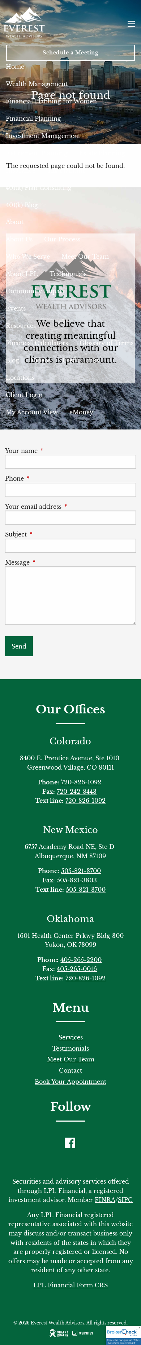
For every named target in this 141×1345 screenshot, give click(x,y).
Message (49, 562)
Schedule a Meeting (70, 52)
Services (71, 1037)
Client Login (24, 394)
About (15, 222)
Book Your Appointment (70, 1081)
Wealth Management (37, 84)
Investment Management (43, 135)
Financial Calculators (37, 343)
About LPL (22, 273)
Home (15, 66)
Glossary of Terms (106, 343)
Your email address (65, 506)
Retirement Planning (37, 153)
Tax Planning (66, 170)
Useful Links (80, 360)
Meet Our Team (85, 256)
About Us (19, 239)
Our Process (62, 239)
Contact (70, 1070)
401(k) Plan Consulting (39, 187)
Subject (48, 534)
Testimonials (68, 273)
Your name (53, 450)
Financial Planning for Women (51, 101)
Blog (12, 360)
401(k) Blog (22, 205)
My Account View (32, 412)
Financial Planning (33, 118)
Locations (20, 377)
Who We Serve (28, 256)
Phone (46, 478)
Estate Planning (102, 153)
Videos (41, 360)
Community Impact (35, 291)
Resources (21, 325)
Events (16, 308)
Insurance (20, 170)
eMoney (81, 412)
